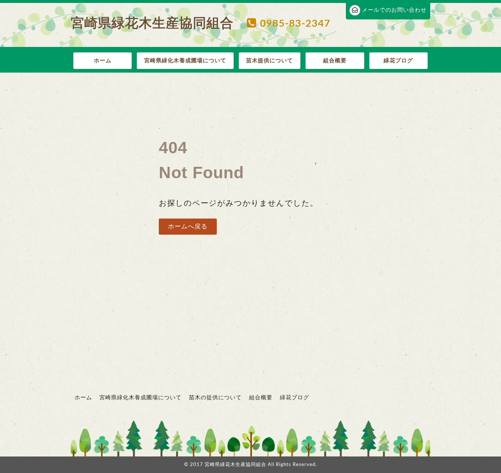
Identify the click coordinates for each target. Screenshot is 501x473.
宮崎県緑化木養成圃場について (185, 60)
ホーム (102, 60)
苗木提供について (269, 60)
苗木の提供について (215, 397)
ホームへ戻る (188, 226)
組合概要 (335, 60)
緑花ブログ (398, 60)
